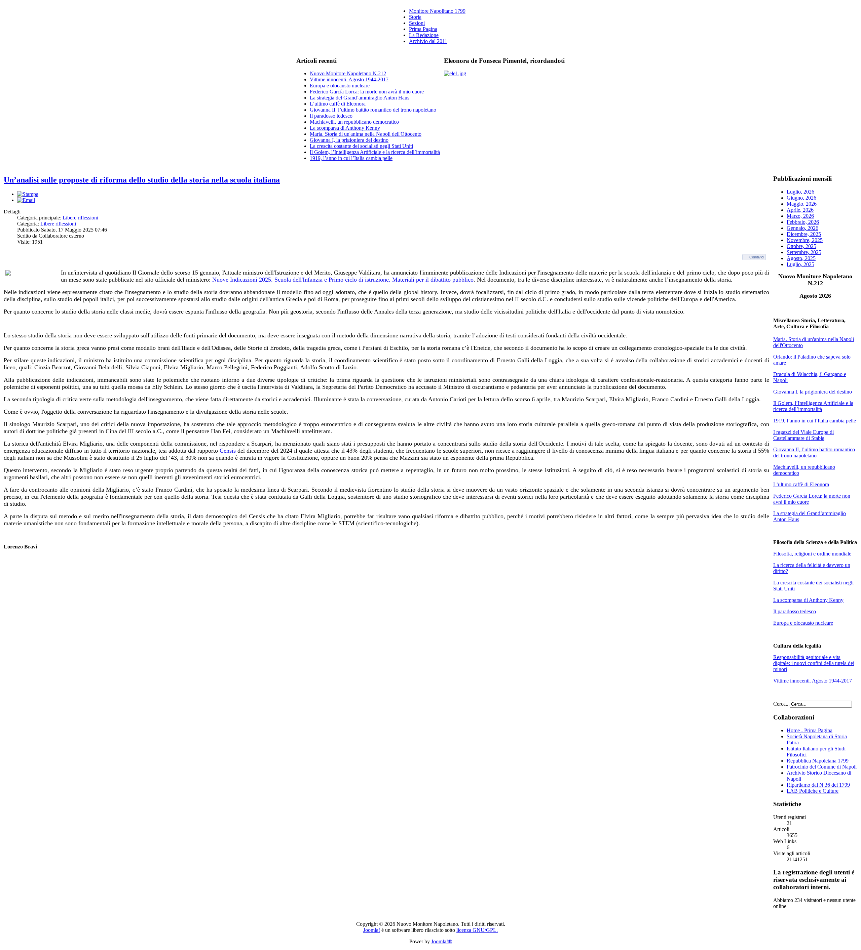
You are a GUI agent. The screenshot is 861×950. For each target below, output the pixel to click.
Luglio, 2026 (800, 192)
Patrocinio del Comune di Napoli (822, 767)
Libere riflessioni (80, 217)
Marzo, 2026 (800, 216)
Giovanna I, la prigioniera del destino (349, 140)
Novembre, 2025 (805, 240)
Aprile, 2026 (800, 210)
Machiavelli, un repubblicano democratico (354, 122)
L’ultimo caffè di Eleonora (338, 104)
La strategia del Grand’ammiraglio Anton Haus (359, 97)
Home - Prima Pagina (809, 730)
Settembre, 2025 (804, 252)
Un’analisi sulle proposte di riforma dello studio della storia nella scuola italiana (142, 179)
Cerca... (781, 704)
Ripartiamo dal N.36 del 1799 (818, 785)
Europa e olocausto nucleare (340, 85)
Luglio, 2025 (800, 264)
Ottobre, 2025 (801, 246)
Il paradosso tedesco (331, 116)
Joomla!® (441, 941)
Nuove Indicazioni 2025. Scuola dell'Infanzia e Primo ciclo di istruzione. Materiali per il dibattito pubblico (343, 279)
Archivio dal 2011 (428, 41)
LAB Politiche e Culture (812, 791)
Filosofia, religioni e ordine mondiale (812, 553)
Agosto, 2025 (801, 258)
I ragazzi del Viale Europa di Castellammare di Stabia (803, 435)
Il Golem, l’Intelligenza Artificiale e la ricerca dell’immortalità (375, 152)
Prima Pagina (423, 29)
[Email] (26, 200)
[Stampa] (27, 194)
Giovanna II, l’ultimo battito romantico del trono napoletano (373, 110)
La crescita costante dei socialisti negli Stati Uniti (361, 146)
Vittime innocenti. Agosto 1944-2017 (349, 79)
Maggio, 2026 (802, 204)
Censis (228, 450)
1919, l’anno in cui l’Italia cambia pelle (351, 158)
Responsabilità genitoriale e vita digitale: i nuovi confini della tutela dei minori (813, 663)
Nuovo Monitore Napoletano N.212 (348, 73)
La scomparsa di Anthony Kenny (345, 128)
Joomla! (371, 930)
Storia (415, 17)
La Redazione (424, 35)
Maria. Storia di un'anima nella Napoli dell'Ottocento (365, 134)
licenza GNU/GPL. (477, 930)
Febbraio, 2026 (803, 222)
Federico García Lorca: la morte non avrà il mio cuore (367, 91)
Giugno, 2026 (801, 198)
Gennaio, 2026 (802, 228)
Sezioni (417, 23)
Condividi (756, 257)
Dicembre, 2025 (804, 234)
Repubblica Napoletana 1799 (818, 760)
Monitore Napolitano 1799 (437, 11)
